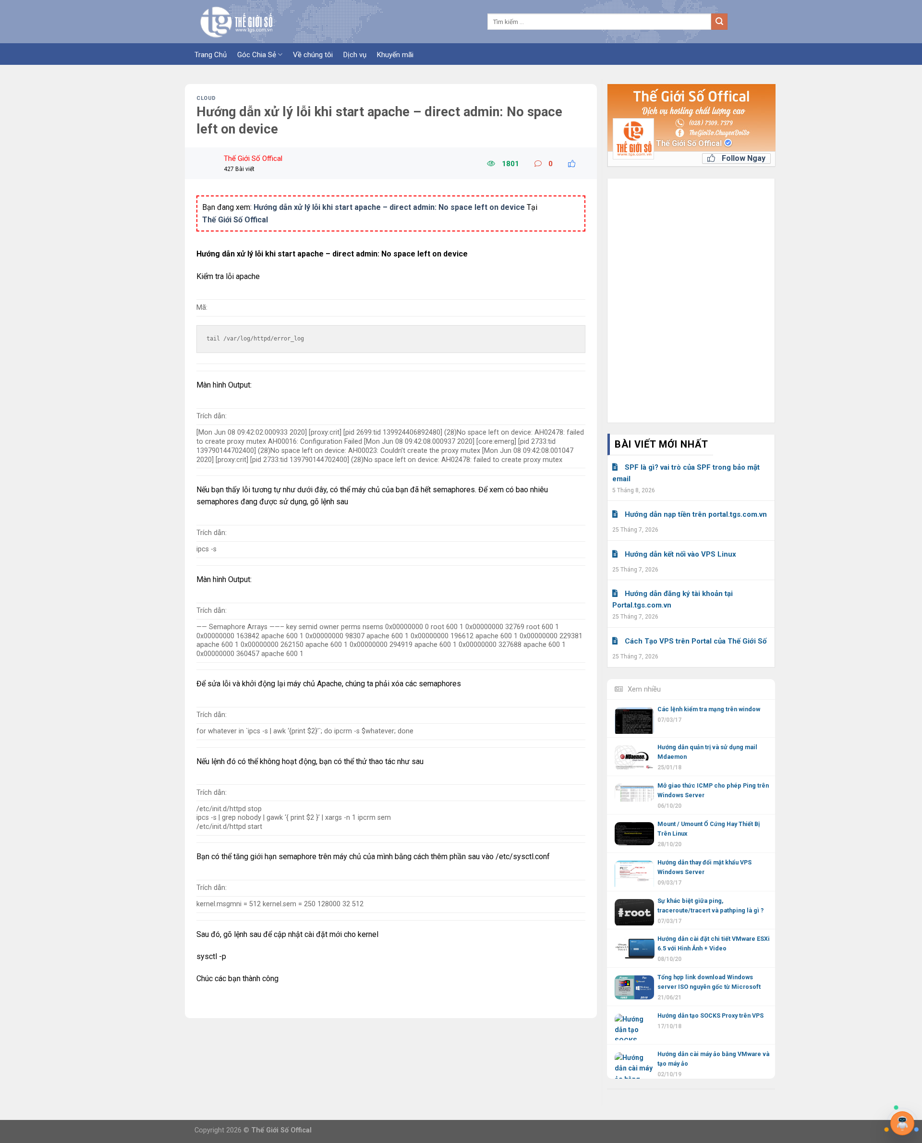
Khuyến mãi (395, 54)
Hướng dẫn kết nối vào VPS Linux (680, 554)
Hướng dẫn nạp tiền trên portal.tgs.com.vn (696, 514)
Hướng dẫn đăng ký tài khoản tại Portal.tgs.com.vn (672, 599)
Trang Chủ (210, 54)
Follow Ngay (742, 158)
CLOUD (206, 98)
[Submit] (719, 21)
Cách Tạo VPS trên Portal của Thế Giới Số (695, 641)
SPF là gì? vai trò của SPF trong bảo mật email (686, 473)
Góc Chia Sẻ (256, 54)
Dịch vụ (354, 54)
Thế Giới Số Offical (690, 143)
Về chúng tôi (313, 54)
